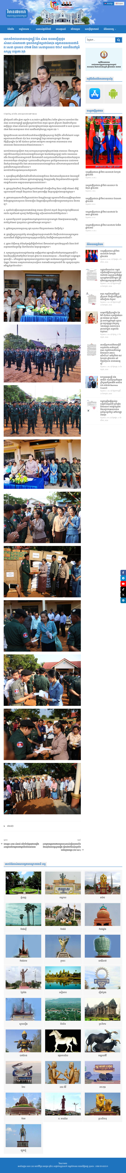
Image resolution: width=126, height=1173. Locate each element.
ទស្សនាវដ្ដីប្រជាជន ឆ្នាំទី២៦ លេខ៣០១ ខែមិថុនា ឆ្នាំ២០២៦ (102, 187)
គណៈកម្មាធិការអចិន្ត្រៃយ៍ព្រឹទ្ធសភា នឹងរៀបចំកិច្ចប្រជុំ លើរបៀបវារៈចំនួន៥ (110, 297)
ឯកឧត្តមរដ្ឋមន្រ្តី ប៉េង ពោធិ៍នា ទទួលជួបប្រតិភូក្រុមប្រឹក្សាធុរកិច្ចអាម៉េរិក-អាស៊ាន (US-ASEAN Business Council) (111, 382)
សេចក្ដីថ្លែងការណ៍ (92, 29)
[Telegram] (123, 578)
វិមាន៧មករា (16, 12)
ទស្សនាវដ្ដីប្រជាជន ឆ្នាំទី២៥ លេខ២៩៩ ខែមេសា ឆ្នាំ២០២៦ (102, 213)
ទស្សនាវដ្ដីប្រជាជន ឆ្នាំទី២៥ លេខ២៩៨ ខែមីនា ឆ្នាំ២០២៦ (103, 226)
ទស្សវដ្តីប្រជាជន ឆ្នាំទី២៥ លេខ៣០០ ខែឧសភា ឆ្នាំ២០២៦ (103, 200)
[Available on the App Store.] (95, 94)
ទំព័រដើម (10, 29)
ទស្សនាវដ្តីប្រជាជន (95, 111)
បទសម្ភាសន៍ (61, 29)
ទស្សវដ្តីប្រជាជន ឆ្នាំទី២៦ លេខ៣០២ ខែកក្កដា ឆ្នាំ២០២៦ (103, 173)
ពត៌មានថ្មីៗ (10, 826)
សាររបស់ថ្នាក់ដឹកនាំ (43, 29)
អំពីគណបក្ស (109, 29)
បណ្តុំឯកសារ (24, 29)
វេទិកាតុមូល (75, 29)
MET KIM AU (33, 114)
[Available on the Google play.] (113, 94)
